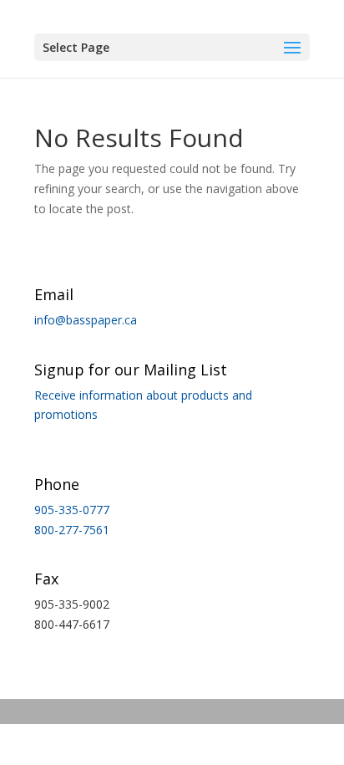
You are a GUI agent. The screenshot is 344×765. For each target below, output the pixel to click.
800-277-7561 (71, 530)
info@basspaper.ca (85, 320)
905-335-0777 (71, 510)
